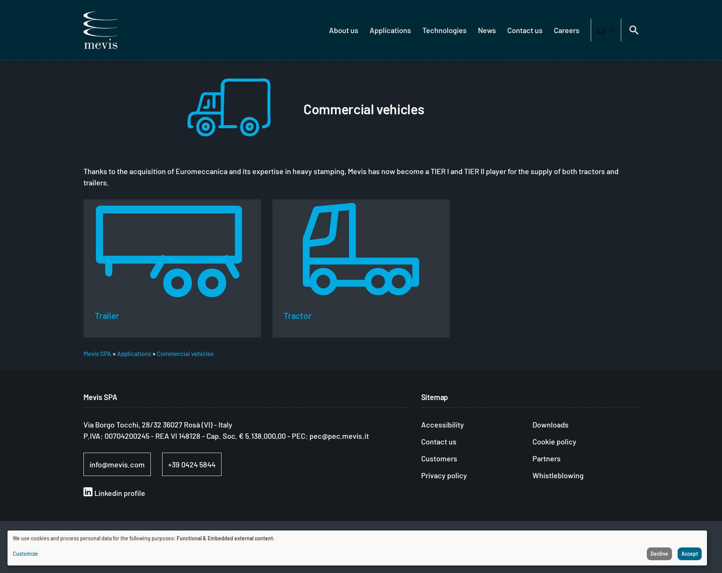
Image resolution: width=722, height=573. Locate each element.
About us (343, 30)
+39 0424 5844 (191, 464)
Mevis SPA (97, 353)
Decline (659, 553)
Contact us (525, 30)
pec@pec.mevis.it (339, 435)
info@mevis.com (117, 464)
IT (612, 30)
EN (601, 30)
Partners (546, 458)
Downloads (550, 424)
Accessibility (442, 424)
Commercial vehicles (185, 353)
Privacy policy (444, 475)
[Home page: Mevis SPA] (100, 30)
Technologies (444, 30)
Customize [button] (25, 553)
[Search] (634, 30)
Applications (390, 30)
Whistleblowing (558, 475)
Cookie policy (554, 441)
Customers (439, 458)
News (487, 30)
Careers (566, 30)
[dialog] (357, 548)
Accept (689, 553)
